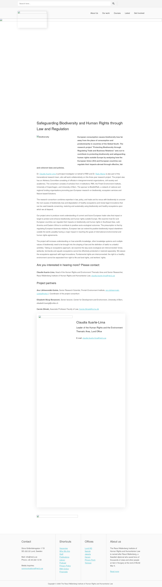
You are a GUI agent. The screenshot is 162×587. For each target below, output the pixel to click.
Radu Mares (100, 173)
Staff (61, 554)
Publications (64, 557)
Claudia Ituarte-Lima (47, 173)
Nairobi (87, 551)
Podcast (62, 562)
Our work (106, 13)
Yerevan (88, 562)
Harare (87, 557)
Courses (117, 13)
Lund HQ (88, 548)
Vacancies (63, 548)
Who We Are (64, 551)
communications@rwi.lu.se (32, 568)
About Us (94, 13)
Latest (127, 13)
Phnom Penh (90, 560)
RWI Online (64, 568)
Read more (114, 571)
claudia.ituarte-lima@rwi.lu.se (94, 338)
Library (62, 560)
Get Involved (139, 13)
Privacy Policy (65, 565)
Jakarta (88, 554)
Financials (63, 571)
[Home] (32, 19)
